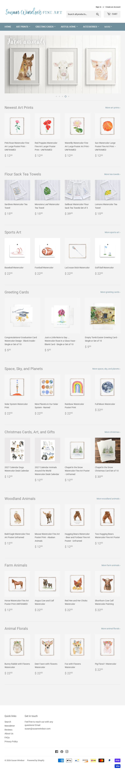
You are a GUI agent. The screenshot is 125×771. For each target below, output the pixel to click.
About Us (9, 733)
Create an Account (112, 7)
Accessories (90, 26)
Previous (9, 64)
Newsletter (10, 726)
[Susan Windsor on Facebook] (56, 752)
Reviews (8, 730)
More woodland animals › (108, 498)
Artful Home (68, 26)
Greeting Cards (45, 26)
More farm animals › (111, 565)
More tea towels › (112, 174)
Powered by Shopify (35, 760)
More (107, 27)
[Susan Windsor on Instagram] (66, 752)
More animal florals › (110, 628)
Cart (114, 14)
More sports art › (112, 232)
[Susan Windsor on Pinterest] (61, 752)
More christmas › (112, 432)
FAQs (7, 737)
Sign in (98, 7)
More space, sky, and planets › (106, 369)
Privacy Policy (11, 741)
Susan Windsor (17, 760)
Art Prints (22, 26)
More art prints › (112, 107)
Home (8, 26)
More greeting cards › (110, 292)
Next (115, 64)
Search (8, 722)
